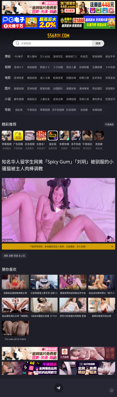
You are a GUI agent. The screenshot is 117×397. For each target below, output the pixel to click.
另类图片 (110, 88)
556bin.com (58, 36)
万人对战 (45, 56)
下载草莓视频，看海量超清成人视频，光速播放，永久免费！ (58, 246)
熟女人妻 (71, 67)
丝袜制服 (84, 67)
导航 (8, 110)
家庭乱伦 (32, 99)
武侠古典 (58, 99)
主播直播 (97, 67)
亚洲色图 (32, 88)
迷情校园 (71, 99)
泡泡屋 (84, 109)
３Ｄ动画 (58, 67)
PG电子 (19, 56)
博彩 (8, 56)
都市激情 (19, 99)
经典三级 (84, 77)
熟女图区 (97, 88)
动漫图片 (58, 88)
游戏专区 (58, 56)
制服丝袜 (71, 77)
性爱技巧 (110, 99)
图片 (8, 88)
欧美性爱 (58, 77)
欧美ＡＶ (45, 67)
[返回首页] (111, 390)
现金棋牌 (97, 56)
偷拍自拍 (32, 77)
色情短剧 (97, 109)
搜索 (98, 43)
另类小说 (84, 99)
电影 (8, 78)
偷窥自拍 (19, 88)
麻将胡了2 (71, 56)
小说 (8, 99)
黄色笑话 (97, 99)
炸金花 (84, 56)
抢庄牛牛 (110, 56)
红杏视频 (71, 109)
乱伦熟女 (97, 77)
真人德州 (32, 56)
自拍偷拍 (32, 67)
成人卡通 (45, 77)
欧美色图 (45, 88)
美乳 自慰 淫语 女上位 (14, 255)
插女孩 (19, 109)
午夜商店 (32, 109)
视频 (8, 67)
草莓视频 (45, 109)
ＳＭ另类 (110, 67)
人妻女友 (45, 99)
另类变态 (110, 77)
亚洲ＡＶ (19, 67)
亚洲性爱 (19, 77)
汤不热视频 (58, 109)
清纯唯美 (84, 88)
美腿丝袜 (71, 88)
